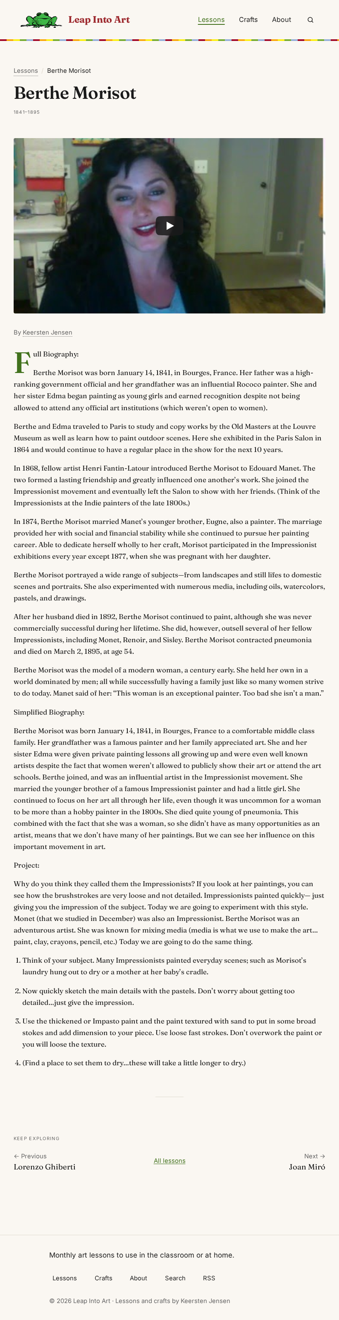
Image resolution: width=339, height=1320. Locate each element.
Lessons (211, 19)
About (281, 19)
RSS (209, 1278)
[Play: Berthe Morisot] (169, 225)
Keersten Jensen (47, 332)
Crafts (248, 19)
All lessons (170, 1161)
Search (175, 1278)
